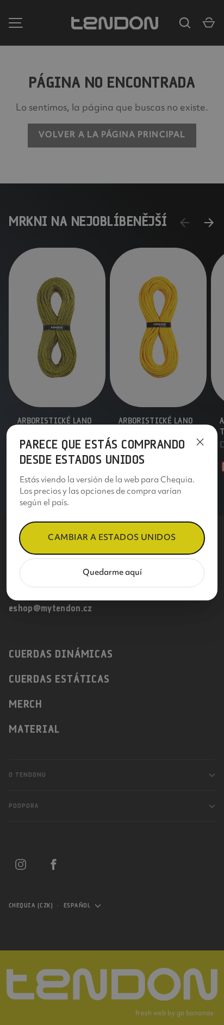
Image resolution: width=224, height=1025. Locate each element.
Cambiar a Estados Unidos (112, 538)
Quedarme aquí (112, 572)
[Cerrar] (200, 442)
